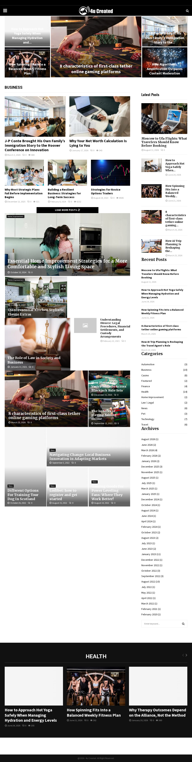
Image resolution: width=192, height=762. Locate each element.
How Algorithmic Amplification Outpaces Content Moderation (164, 68)
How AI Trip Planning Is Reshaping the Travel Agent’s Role (162, 343)
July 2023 (146, 543)
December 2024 (150, 499)
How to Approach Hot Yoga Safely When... (174, 165)
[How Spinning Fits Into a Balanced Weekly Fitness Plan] (151, 191)
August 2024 (148, 510)
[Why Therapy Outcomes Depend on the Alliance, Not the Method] (158, 686)
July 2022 (146, 587)
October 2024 (149, 505)
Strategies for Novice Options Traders (105, 191)
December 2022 (150, 559)
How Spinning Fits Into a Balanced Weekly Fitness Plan (27, 68)
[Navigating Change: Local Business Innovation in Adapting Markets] (88, 446)
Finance (145, 386)
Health (144, 391)
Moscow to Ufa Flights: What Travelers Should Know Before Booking (164, 142)
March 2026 (147, 450)
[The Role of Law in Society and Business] (37, 344)
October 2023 (149, 532)
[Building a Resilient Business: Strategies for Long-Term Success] (67, 173)
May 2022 (146, 592)
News (10, 486)
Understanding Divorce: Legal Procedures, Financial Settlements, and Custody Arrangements (115, 328)
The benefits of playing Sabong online (103, 415)
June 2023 (147, 548)
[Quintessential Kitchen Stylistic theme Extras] (36, 297)
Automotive (147, 364)
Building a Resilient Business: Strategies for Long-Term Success (64, 193)
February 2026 (149, 455)
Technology (147, 419)
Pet (143, 413)
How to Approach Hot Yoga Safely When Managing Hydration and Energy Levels (162, 293)
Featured (146, 381)
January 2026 (148, 461)
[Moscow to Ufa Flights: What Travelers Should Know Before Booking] (164, 118)
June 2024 (147, 516)
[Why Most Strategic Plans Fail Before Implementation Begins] (24, 173)
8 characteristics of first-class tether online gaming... (175, 218)
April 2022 (146, 598)
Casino (10, 374)
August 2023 (148, 538)
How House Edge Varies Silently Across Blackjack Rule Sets (108, 386)
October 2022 (149, 570)
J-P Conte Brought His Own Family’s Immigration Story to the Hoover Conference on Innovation (35, 145)
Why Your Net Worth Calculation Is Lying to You (98, 143)
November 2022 (150, 565)
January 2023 (148, 554)
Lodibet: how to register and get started (63, 494)
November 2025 (150, 472)
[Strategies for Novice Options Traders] (110, 173)
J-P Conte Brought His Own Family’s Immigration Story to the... (164, 37)
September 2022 (150, 576)
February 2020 (149, 614)
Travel (144, 424)
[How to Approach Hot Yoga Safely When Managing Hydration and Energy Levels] (151, 165)
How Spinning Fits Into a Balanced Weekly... (175, 191)
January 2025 (148, 494)
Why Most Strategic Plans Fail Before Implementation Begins (24, 193)
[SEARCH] (183, 623)
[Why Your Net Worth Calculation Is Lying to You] (99, 116)
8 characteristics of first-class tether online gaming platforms (96, 68)
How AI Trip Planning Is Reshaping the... (173, 246)
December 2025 (150, 466)
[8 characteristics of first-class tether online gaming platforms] (46, 398)
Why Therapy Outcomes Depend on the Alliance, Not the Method (157, 712)
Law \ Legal (147, 402)
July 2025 (146, 483)
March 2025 (147, 488)
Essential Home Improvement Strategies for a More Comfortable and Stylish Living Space (67, 264)
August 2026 (148, 439)
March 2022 (147, 603)
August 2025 (148, 477)
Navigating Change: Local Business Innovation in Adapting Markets (80, 456)
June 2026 (147, 444)
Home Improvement (15, 216)
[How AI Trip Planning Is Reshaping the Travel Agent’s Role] (151, 246)
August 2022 (148, 581)
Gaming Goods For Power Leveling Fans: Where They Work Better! (108, 492)
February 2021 (149, 609)
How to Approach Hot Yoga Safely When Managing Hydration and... (27, 35)
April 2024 (146, 521)
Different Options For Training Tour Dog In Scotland (23, 494)
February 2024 (149, 526)
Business (146, 369)
